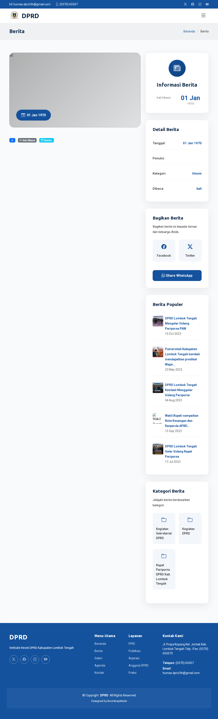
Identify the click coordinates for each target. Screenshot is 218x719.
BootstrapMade (117, 701)
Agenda (100, 665)
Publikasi (135, 650)
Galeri (98, 658)
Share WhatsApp (178, 276)
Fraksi (132, 672)
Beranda (189, 31)
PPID (132, 643)
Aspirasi (134, 658)
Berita (99, 650)
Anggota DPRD (139, 665)
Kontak (99, 672)
